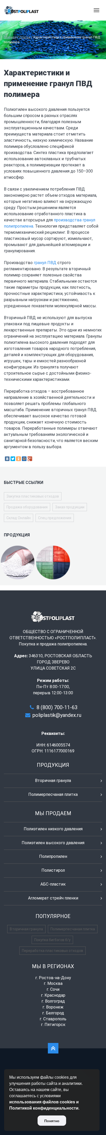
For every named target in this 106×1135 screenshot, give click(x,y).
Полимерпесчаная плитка (53, 794)
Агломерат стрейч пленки (53, 898)
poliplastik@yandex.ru (56, 715)
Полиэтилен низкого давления (53, 828)
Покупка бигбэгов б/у (52, 940)
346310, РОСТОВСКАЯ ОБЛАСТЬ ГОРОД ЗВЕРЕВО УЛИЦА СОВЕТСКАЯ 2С (60, 662)
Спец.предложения (54, 518)
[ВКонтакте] (7, 458)
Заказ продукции (69, 507)
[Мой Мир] (24, 458)
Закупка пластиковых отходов (32, 496)
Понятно (51, 1121)
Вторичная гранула (53, 780)
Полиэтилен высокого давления (53, 842)
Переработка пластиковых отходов (52, 951)
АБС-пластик (53, 884)
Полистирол (53, 870)
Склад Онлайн (18, 518)
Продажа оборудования (27, 507)
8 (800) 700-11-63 (57, 707)
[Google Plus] (30, 458)
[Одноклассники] (18, 458)
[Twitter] (13, 458)
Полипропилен (53, 856)
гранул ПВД (45, 262)
